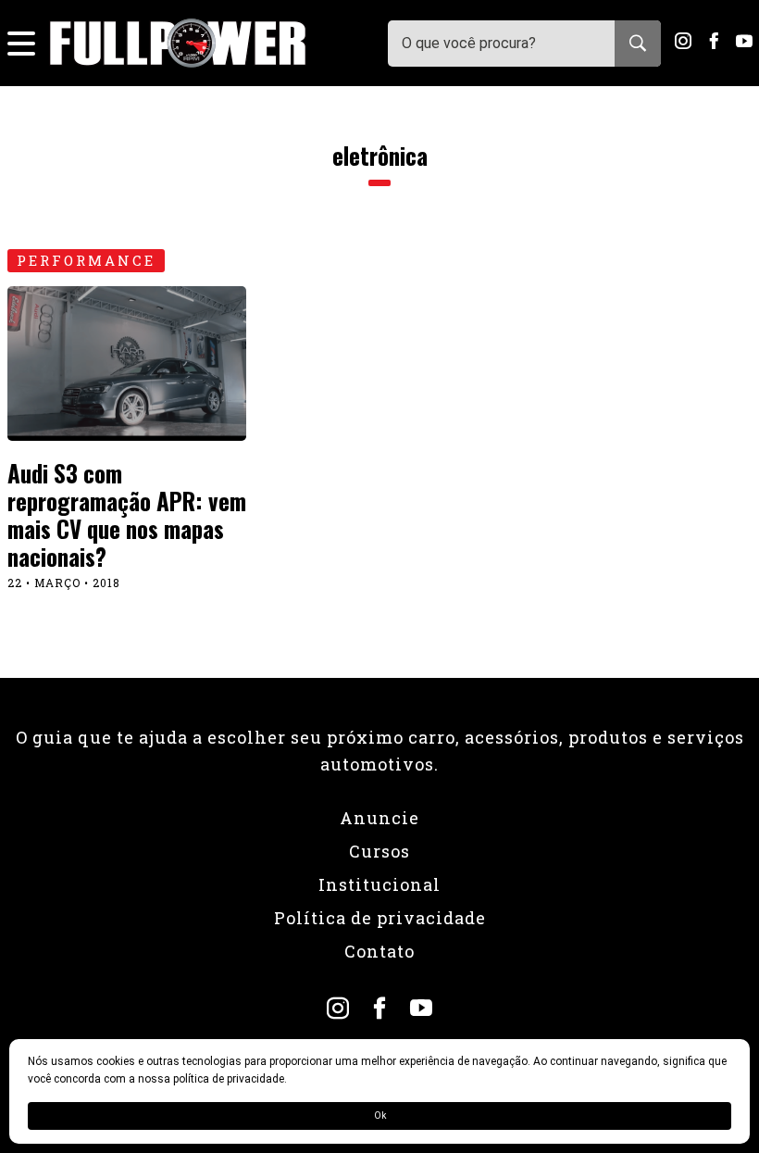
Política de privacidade (380, 918)
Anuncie (379, 818)
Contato (379, 951)
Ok (380, 1115)
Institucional (379, 884)
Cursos (379, 851)
